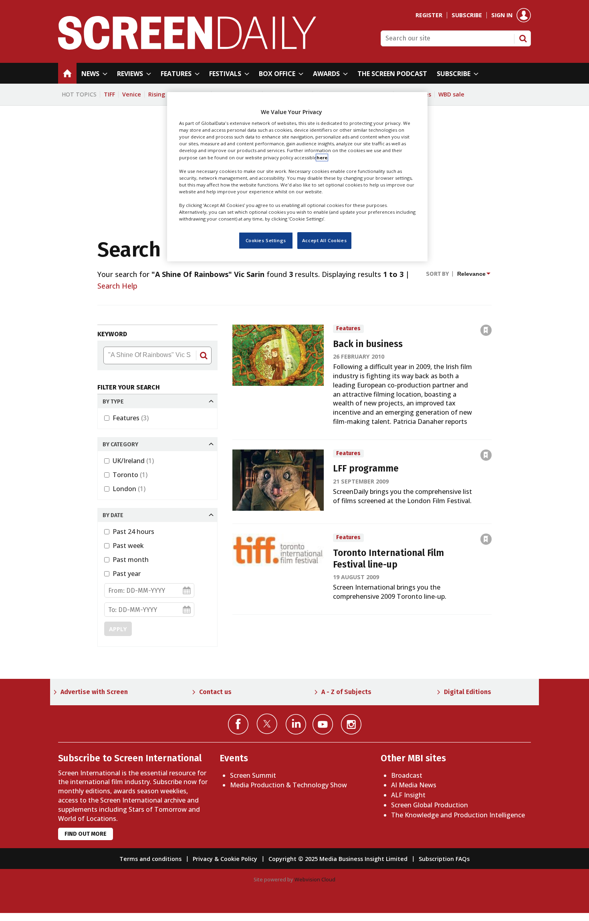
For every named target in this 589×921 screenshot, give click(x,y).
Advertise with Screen (94, 692)
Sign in (501, 15)
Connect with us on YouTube (323, 724)
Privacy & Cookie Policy (225, 859)
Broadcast (406, 775)
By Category (120, 444)
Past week (128, 545)
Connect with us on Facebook (238, 724)
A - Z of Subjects (346, 692)
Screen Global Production (429, 805)
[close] (492, 313)
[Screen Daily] (187, 47)
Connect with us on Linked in (296, 724)
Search (522, 38)
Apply (118, 629)
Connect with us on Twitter (267, 723)
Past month (131, 559)
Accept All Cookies (324, 241)
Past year (127, 573)
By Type (113, 401)
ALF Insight (408, 795)
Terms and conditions (150, 859)
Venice (131, 94)
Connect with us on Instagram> (351, 724)
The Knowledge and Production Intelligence (458, 815)
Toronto (130, 474)
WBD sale (451, 94)
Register (429, 15)
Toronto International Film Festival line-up (388, 559)
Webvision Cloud (314, 879)
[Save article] (486, 330)
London (129, 488)
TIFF (109, 94)
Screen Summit (253, 775)
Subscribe (467, 15)
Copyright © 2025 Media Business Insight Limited (337, 859)
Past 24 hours (133, 531)
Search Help (117, 286)
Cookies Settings (266, 241)
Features (131, 417)
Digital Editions (467, 692)
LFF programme (366, 468)
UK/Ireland (133, 460)
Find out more (86, 834)
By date (113, 515)
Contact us (215, 692)
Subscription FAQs (444, 859)
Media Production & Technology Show (288, 785)
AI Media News (413, 785)
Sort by (437, 274)
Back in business (368, 344)
